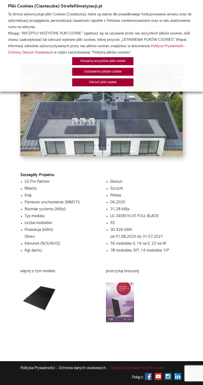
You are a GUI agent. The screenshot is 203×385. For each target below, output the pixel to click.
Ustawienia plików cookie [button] (103, 72)
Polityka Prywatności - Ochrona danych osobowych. (63, 368)
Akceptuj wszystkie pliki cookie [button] (103, 61)
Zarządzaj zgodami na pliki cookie (137, 368)
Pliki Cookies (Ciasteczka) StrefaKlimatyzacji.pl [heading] (55, 6)
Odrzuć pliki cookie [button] (103, 82)
